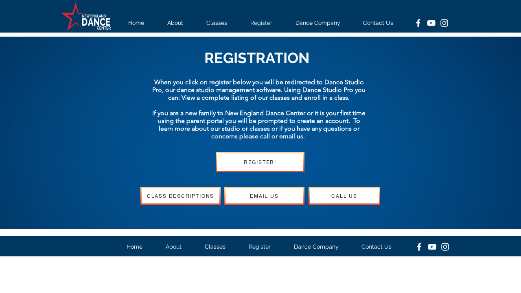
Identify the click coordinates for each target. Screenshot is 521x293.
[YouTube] (431, 23)
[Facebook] (418, 23)
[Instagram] (444, 23)
